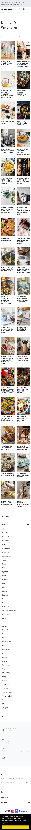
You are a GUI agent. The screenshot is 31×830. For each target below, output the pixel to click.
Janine (4, 626)
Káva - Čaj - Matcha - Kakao (7, 122)
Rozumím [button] (15, 827)
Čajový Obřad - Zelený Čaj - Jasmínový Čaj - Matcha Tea (22, 93)
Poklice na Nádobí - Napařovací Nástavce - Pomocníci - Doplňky (23, 151)
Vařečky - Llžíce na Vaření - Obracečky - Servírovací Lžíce (7, 269)
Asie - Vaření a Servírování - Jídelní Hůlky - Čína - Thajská (23, 390)
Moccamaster (6, 649)
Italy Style (5, 614)
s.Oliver (4, 680)
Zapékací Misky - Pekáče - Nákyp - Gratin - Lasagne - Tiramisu (7, 181)
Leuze (4, 634)
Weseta (5, 704)
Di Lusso (5, 568)
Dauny (4, 564)
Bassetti (5, 533)
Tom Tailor (6, 688)
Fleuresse (5, 599)
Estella (4, 587)
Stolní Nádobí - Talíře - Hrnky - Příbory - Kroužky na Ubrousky (22, 299)
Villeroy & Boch (7, 696)
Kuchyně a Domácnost (7, 37)
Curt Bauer (5, 552)
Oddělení (5, 516)
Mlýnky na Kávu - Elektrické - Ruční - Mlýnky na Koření (23, 358)
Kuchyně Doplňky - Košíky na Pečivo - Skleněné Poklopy (7, 502)
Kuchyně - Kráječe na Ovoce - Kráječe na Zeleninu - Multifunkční (7, 210)
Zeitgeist (5, 708)
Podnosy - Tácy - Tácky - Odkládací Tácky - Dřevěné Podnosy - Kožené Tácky (7, 360)
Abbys (4, 529)
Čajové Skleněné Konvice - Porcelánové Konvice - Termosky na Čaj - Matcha (7, 94)
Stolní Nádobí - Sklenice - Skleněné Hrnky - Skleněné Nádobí (7, 330)
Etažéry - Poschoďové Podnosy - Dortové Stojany (23, 503)
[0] (24, 9)
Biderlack (5, 541)
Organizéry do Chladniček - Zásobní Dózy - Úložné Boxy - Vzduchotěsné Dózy (7, 300)
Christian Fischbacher (9, 610)
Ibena (4, 618)
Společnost (5, 797)
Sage (4, 669)
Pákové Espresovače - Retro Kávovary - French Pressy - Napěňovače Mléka (23, 64)
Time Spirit (6, 684)
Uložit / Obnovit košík (11, 728)
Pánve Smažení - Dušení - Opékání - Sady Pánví (22, 123)
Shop (2, 792)
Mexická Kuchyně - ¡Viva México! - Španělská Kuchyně (7, 418)
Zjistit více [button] (6, 823)
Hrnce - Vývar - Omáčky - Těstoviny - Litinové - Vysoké (7, 150)
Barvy (4, 717)
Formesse (5, 595)
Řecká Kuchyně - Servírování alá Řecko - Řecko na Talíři (22, 419)
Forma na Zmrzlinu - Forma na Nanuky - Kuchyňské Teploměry (23, 241)
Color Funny (6, 548)
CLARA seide (6, 556)
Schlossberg (6, 673)
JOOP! (4, 622)
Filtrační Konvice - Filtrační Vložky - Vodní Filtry (7, 63)
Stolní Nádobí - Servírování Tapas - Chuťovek (23, 475)
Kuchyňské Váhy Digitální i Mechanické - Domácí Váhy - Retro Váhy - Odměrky (23, 211)
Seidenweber (6, 665)
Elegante (5, 579)
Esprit (4, 583)
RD (3, 653)
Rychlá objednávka (10, 739)
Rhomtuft (5, 661)
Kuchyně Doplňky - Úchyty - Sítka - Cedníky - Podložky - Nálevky (23, 181)
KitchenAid (5, 630)
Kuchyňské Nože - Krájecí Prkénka (6, 239)
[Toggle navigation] (29, 10)
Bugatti (4, 544)
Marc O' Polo (6, 642)
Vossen (4, 700)
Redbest (5, 657)
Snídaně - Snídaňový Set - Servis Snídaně (7, 474)
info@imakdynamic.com (12, 757)
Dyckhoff (5, 572)
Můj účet (9, 749)
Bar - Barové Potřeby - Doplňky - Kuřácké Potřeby (23, 447)
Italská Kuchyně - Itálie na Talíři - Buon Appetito (7, 447)
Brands (4, 524)
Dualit (4, 575)
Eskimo (4, 591)
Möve (4, 645)
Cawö (4, 560)
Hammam (5, 607)
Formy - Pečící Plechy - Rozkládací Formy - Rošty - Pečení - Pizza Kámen (23, 270)
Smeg (4, 677)
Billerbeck (5, 537)
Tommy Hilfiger (7, 692)
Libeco (4, 638)
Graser (4, 603)
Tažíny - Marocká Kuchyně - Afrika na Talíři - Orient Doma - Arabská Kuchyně (7, 390)
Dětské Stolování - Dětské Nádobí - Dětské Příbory (23, 329)
